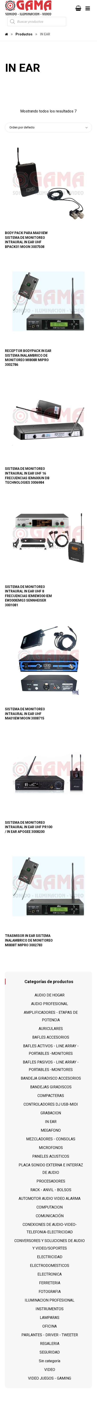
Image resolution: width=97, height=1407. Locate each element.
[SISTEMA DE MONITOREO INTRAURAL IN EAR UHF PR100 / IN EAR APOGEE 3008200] (48, 773)
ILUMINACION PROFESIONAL (49, 1300)
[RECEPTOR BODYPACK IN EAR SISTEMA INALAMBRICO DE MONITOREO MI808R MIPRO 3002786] (48, 301)
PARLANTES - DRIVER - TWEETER (49, 1335)
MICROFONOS (51, 1147)
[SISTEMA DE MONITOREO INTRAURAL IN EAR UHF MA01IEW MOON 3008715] (48, 659)
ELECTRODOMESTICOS (49, 1265)
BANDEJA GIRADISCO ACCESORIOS (51, 1078)
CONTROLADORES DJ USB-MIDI (51, 1104)
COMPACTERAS (50, 1095)
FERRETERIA (49, 1283)
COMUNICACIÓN (50, 1216)
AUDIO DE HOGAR (50, 995)
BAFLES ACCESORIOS (50, 1037)
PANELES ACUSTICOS (50, 1156)
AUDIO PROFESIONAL (49, 1004)
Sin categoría (49, 1361)
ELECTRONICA (49, 1274)
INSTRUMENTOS (50, 1309)
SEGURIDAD (50, 1352)
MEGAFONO (51, 1130)
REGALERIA (49, 1343)
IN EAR (51, 1121)
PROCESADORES (50, 1181)
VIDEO (49, 1369)
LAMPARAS (49, 1317)
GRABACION (50, 1113)
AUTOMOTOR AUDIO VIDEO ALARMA (50, 1198)
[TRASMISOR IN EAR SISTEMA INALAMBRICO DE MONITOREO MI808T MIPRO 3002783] (48, 886)
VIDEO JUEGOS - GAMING (49, 1378)
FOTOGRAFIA (50, 1291)
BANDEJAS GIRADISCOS (51, 1087)
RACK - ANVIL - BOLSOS (50, 1190)
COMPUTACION (49, 1207)
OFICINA (49, 1326)
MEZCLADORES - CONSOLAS (50, 1139)
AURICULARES (51, 1028)
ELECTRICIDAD (49, 1257)
